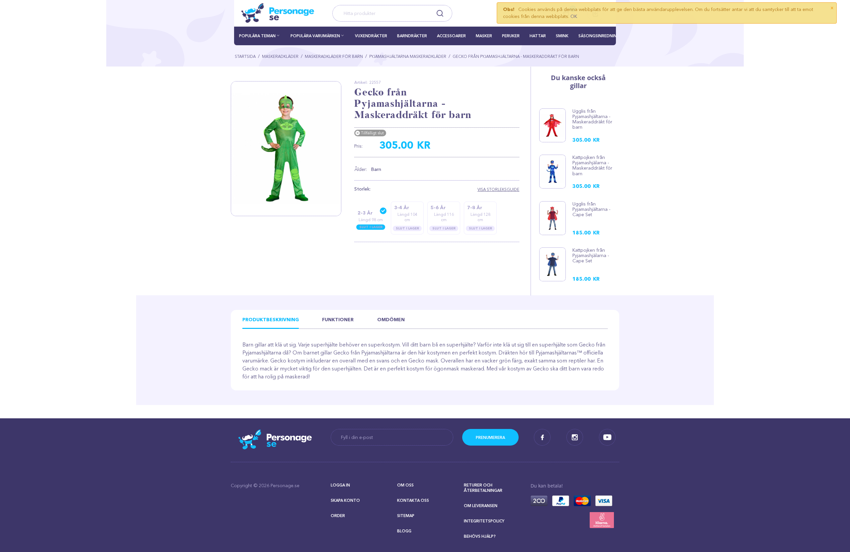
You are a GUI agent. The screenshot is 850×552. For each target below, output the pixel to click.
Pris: (358, 146)
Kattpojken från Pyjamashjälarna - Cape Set (590, 255)
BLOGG (404, 530)
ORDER (338, 515)
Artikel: (361, 82)
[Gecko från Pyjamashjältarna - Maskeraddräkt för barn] (288, 148)
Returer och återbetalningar (483, 488)
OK (573, 16)
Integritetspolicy (484, 520)
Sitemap (405, 515)
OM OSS (405, 485)
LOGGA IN (340, 485)
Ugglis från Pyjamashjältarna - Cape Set (591, 209)
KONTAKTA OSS (413, 500)
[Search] (439, 13)
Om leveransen (480, 505)
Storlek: (362, 189)
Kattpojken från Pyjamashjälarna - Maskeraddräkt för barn (592, 165)
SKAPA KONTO (345, 500)
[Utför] (490, 437)
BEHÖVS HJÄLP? (480, 536)
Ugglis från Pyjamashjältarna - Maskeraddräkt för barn (592, 119)
